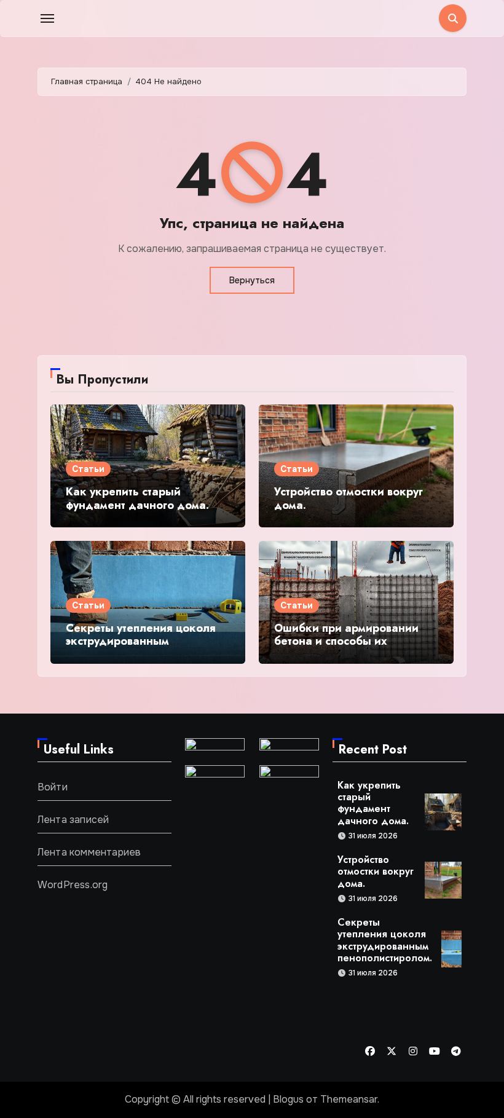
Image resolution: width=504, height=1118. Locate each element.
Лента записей (73, 819)
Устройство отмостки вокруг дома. (348, 498)
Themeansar (348, 1099)
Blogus (288, 1099)
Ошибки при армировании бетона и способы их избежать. (346, 641)
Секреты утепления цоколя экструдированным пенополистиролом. (141, 641)
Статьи (88, 468)
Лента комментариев (89, 852)
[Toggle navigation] (47, 18)
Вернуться (252, 280)
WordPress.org (72, 884)
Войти (52, 787)
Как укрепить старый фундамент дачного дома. (137, 498)
